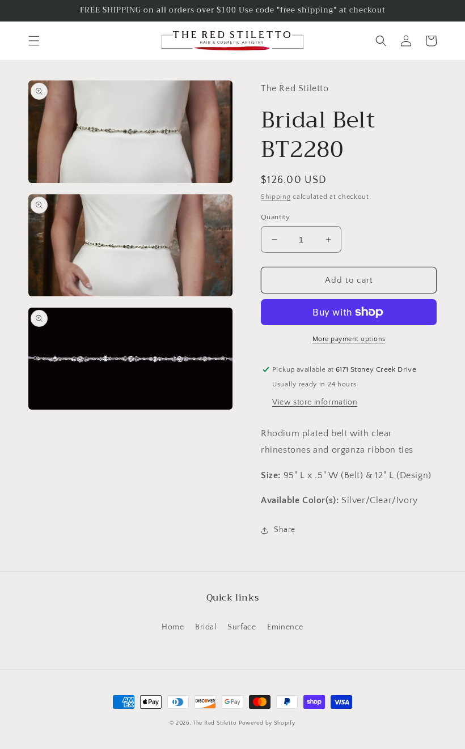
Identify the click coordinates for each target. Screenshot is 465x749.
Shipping (276, 197)
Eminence (285, 627)
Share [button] (284, 529)
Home (173, 627)
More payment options (349, 339)
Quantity (275, 217)
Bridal (206, 627)
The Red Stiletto (214, 723)
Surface (241, 627)
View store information (314, 402)
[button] (34, 40)
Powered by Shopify (267, 723)
